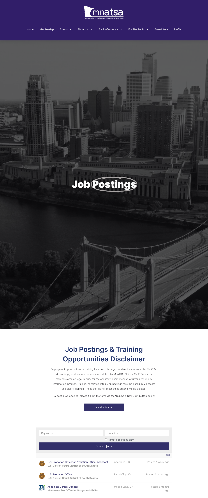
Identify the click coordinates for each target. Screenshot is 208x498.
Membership (47, 29)
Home (30, 29)
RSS (168, 455)
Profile (177, 29)
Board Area (161, 29)
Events (64, 29)
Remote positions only (121, 439)
